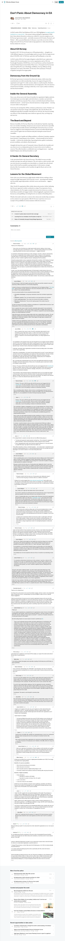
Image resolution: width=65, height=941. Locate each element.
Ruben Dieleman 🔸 (19, 666)
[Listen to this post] (46, 23)
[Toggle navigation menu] (2, 2)
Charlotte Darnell (17, 588)
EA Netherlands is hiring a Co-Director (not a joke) (26, 881)
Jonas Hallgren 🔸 (18, 281)
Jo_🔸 (15, 912)
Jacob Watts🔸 (18, 328)
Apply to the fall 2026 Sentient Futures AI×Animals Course (28, 929)
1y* (23, 281)
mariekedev (22, 878)
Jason (17, 397)
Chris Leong (16, 651)
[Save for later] (49, 23)
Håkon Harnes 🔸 (20, 757)
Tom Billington (20, 902)
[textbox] (32, 232)
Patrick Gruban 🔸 (17, 243)
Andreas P (15, 832)
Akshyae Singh (17, 926)
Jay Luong (23, 930)
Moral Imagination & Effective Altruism (23, 890)
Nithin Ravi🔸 (17, 659)
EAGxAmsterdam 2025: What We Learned (24, 873)
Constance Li (28, 930)
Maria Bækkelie (26, 17)
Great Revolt (50, 365)
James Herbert (18, 17)
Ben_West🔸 (49, 219)
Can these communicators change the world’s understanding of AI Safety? (32, 925)
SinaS (14, 823)
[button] (12, 243)
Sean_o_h (50, 213)
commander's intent (36, 497)
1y (22, 243)
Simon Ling (16, 934)
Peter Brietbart (45, 216)
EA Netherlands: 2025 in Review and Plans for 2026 (26, 877)
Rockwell (16, 902)
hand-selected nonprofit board (36, 480)
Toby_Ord (16, 892)
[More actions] (54, 23)
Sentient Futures (17, 930)
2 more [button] (48, 28)
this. (42, 618)
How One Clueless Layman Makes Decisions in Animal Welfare (29, 910)
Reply (12, 278)
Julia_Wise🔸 (19, 696)
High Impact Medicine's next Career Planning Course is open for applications (33, 933)
